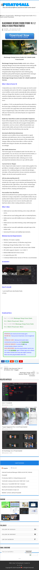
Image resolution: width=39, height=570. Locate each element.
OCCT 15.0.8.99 (7, 403)
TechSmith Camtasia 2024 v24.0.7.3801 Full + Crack (15, 481)
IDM (10, 563)
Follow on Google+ (9, 529)
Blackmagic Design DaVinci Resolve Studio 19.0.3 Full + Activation (27, 373)
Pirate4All (6, 29)
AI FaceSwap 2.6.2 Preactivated (12, 451)
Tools (19, 30)
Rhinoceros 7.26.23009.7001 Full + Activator (13, 484)
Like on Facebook (8, 539)
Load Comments (19, 463)
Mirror (21, 321)
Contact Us (27, 563)
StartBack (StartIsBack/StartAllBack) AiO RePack (14, 487)
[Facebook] (19, 565)
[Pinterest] (21, 565)
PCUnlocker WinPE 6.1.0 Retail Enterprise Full (14, 478)
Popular (5, 468)
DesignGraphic (10, 15)
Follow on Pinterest (9, 534)
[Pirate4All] (19, 5)
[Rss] (18, 565)
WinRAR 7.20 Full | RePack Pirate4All (11, 492)
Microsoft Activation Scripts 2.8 (10, 490)
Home (3, 15)
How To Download (18, 563)
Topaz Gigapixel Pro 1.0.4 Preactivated (14, 427)
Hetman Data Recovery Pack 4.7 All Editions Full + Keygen (13, 368)
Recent (14, 468)
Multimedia (14, 30)
